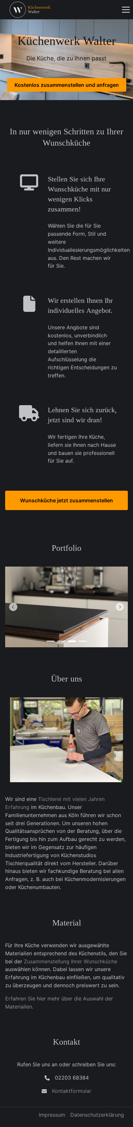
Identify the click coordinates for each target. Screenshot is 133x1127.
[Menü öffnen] (125, 9)
